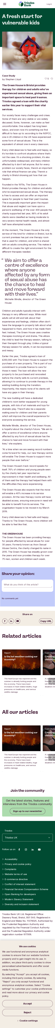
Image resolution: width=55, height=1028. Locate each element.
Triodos (8, 830)
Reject (27, 1012)
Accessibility (11, 859)
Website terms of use (16, 874)
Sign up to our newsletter (27, 811)
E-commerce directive (16, 879)
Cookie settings (28, 1020)
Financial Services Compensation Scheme (26, 889)
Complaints (10, 869)
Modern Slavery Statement (19, 899)
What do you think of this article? (21, 584)
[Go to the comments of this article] (52, 78)
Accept (27, 1003)
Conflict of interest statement (20, 884)
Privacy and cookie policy (18, 864)
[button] (51, 681)
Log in (49, 4)
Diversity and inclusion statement (22, 904)
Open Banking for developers (20, 894)
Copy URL (46, 621)
